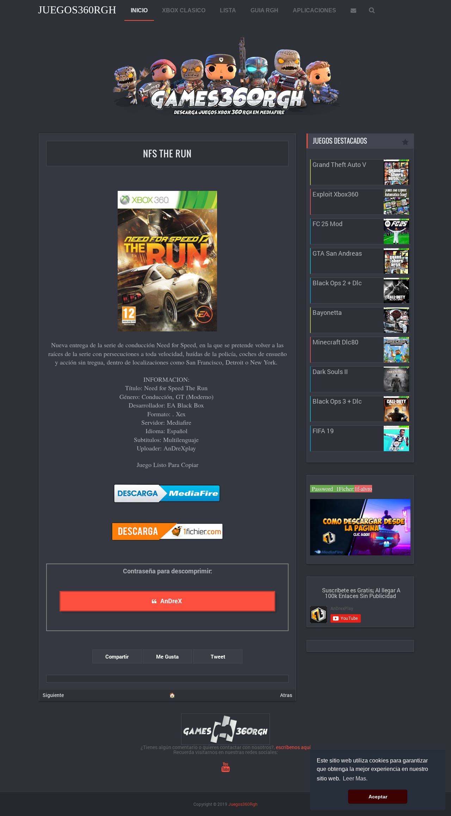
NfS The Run (167, 153)
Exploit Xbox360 (335, 194)
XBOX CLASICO (183, 10)
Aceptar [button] (378, 796)
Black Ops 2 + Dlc (337, 283)
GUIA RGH (264, 10)
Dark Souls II (330, 371)
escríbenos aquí (293, 747)
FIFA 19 (323, 430)
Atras (286, 695)
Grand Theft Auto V (339, 164)
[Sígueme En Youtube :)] (225, 768)
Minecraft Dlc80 (335, 342)
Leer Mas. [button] (355, 778)
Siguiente (53, 695)
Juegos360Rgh (77, 9)
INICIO (139, 10)
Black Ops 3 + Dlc (337, 401)
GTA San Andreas (337, 253)
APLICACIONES (314, 10)
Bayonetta (327, 312)
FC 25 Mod (327, 223)
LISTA (228, 10)
